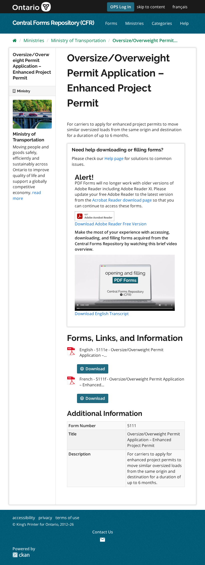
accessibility (23, 517)
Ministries (134, 23)
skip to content (151, 7)
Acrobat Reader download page (122, 200)
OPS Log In (120, 7)
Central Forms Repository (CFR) (53, 22)
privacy (45, 517)
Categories (162, 23)
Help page (114, 158)
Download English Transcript (102, 313)
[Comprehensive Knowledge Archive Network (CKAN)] (21, 554)
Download (94, 368)
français (180, 7)
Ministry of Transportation (78, 40)
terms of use (67, 517)
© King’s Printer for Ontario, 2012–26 (43, 524)
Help (184, 23)
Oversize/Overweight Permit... (145, 40)
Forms (111, 23)
